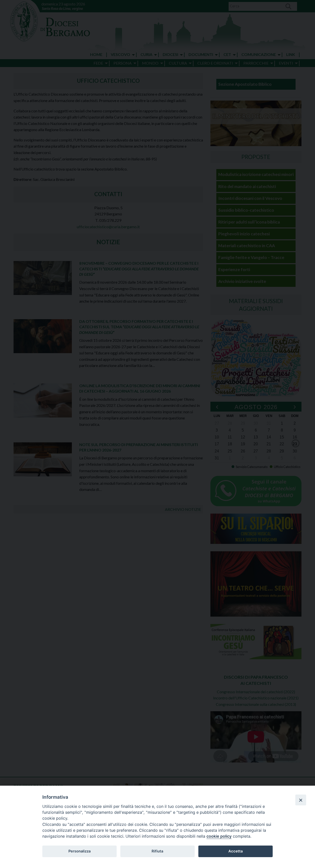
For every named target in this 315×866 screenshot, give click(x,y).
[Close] (300, 800)
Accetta (235, 851)
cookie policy (219, 836)
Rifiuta (157, 851)
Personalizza (79, 851)
